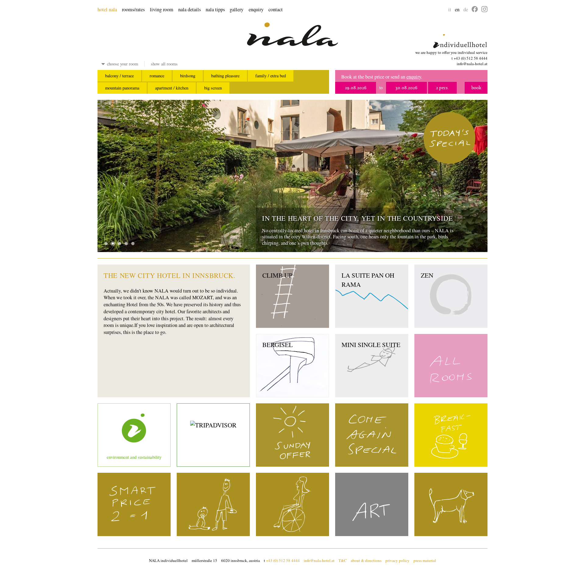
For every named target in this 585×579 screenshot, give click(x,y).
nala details (189, 9)
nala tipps (215, 9)
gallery (236, 9)
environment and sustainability (134, 457)
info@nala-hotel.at (472, 63)
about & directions (366, 560)
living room (161, 9)
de (465, 9)
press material (424, 560)
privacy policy (397, 560)
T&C (343, 560)
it (449, 9)
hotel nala (107, 9)
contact (275, 9)
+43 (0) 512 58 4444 (471, 58)
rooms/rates (133, 9)
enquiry (256, 9)
